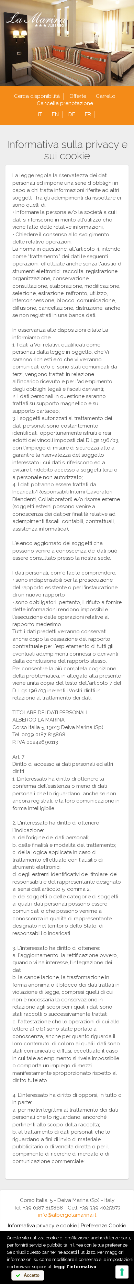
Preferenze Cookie (103, 1226)
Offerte (77, 96)
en (55, 114)
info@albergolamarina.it (67, 1215)
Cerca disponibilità (37, 96)
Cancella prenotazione (65, 103)
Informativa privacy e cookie (42, 1226)
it (40, 114)
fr (88, 114)
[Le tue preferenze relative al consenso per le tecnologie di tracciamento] (122, 1272)
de (71, 114)
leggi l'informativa (75, 1266)
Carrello (105, 96)
